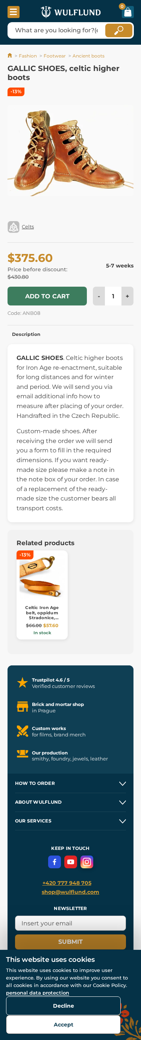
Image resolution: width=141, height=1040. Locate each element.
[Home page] (10, 56)
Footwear (55, 56)
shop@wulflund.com (70, 892)
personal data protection (37, 993)
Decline (63, 1005)
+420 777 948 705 (66, 883)
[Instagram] (86, 862)
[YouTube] (70, 862)
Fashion (28, 56)
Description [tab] (26, 334)
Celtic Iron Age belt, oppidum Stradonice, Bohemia (42, 615)
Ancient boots (89, 56)
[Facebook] (54, 862)
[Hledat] (118, 30)
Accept (63, 1024)
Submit (70, 941)
